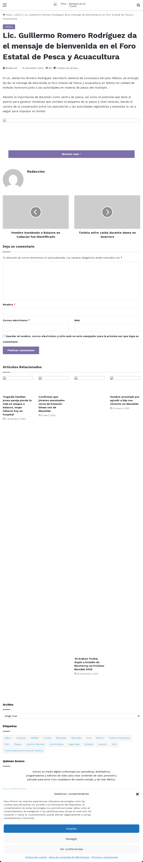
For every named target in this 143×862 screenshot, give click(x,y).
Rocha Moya (56, 744)
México (100, 738)
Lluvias (47, 738)
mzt (89, 738)
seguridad (74, 744)
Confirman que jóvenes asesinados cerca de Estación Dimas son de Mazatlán (52, 403)
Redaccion (36, 171)
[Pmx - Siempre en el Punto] (71, 5)
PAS (7, 744)
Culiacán (21, 738)
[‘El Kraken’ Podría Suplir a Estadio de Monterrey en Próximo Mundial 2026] (89, 515)
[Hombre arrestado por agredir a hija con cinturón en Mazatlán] (125, 384)
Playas (17, 744)
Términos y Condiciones (104, 857)
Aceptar (71, 828)
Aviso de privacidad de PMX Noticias (69, 857)
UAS (114, 744)
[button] (137, 794)
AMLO (8, 738)
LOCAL (18, 14)
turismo (102, 744)
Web (77, 320)
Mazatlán (77, 738)
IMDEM (34, 738)
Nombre (9, 304)
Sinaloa (89, 744)
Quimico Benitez (35, 744)
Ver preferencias (71, 849)
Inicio (8, 14)
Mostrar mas (71, 154)
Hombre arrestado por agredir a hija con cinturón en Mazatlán (124, 400)
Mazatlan (61, 738)
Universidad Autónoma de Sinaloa (24, 750)
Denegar (71, 839)
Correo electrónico (16, 320)
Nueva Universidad (119, 738)
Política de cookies (36, 857)
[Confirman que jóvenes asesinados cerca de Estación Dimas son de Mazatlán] (54, 384)
